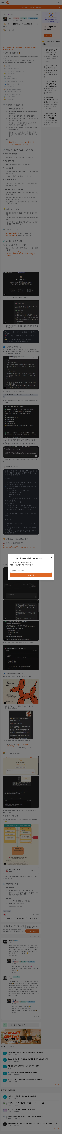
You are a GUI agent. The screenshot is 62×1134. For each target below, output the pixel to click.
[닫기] (51, 557)
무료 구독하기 (31, 575)
